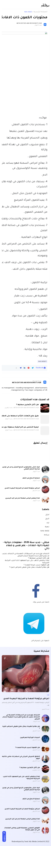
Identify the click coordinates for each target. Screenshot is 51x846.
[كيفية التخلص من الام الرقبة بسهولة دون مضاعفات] (44, 430)
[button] (16, 368)
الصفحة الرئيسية (40, 12)
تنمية (47, 527)
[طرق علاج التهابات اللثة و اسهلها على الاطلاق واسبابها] (44, 419)
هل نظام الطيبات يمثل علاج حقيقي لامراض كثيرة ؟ (29, 567)
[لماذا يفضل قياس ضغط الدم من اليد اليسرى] (45, 499)
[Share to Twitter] (33, 368)
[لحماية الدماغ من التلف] (45, 479)
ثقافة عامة (28, 12)
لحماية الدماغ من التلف (31, 478)
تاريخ (47, 519)
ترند (47, 523)
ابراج (47, 515)
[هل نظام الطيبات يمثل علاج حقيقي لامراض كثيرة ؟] (45, 729)
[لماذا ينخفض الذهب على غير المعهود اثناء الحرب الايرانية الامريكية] (45, 779)
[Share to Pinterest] (28, 368)
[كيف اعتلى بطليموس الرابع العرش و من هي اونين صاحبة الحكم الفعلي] (45, 469)
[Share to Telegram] (20, 368)
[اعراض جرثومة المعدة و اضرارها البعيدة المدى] (45, 489)
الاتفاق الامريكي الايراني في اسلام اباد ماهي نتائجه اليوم (21, 757)
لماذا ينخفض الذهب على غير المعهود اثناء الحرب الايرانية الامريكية (21, 778)
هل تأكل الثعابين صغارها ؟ (27, 405)
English (4, 838)
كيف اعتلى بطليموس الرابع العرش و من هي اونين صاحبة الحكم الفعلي (21, 468)
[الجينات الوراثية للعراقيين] (45, 739)
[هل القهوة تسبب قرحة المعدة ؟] (45, 749)
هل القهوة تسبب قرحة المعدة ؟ (36, 565)
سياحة (46, 535)
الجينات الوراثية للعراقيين (30, 737)
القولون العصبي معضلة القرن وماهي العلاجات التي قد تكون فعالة (22, 829)
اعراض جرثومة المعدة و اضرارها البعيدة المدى (22, 488)
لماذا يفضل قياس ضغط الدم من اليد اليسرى (22, 498)
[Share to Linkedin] (24, 368)
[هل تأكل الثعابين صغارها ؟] (44, 408)
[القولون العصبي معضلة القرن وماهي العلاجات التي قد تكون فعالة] (45, 830)
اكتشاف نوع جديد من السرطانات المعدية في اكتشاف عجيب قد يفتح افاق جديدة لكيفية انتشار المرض (21, 717)
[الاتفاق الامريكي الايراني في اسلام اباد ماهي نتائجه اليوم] (45, 759)
